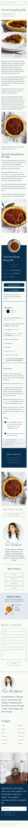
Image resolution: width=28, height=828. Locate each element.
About (3, 729)
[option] (14, 609)
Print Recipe (15, 285)
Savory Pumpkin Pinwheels (17, 609)
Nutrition (14, 583)
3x (14, 311)
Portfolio (4, 740)
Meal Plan (21, 729)
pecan (12, 355)
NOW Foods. (14, 149)
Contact (4, 743)
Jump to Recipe (8, 14)
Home (3, 725)
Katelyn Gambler (7, 824)
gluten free (17, 335)
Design (14, 588)
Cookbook (21, 732)
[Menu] (21, 2)
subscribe (8, 813)
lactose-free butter (9, 166)
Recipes (14, 574)
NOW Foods (20, 166)
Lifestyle (14, 579)
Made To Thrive (13, 824)
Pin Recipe (15, 290)
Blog (3, 732)
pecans (18, 172)
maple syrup (12, 351)
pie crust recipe (10, 320)
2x (11, 311)
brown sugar (10, 174)
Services (4, 736)
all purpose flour (15, 333)
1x (8, 311)
